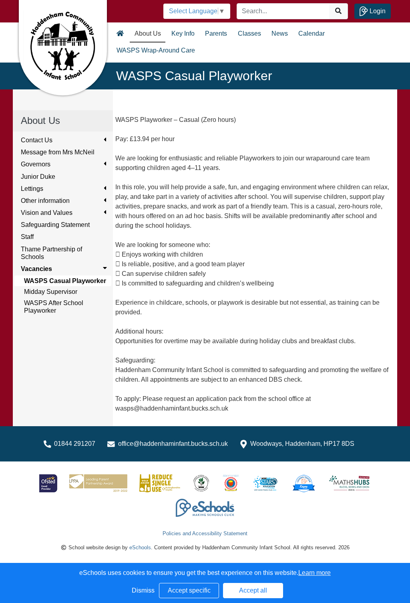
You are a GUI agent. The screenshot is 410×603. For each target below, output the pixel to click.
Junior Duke (38, 176)
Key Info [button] (183, 33)
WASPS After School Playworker (53, 306)
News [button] (279, 33)
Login (377, 11)
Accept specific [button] (189, 590)
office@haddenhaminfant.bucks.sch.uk (173, 443)
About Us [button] (148, 33)
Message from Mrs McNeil (57, 152)
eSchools (140, 547)
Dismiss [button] (143, 590)
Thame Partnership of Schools (51, 253)
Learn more (314, 572)
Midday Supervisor (50, 291)
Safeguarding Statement (55, 224)
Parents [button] (216, 33)
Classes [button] (249, 33)
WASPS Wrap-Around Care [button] (156, 50)
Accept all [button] (253, 590)
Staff (27, 236)
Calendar (311, 33)
